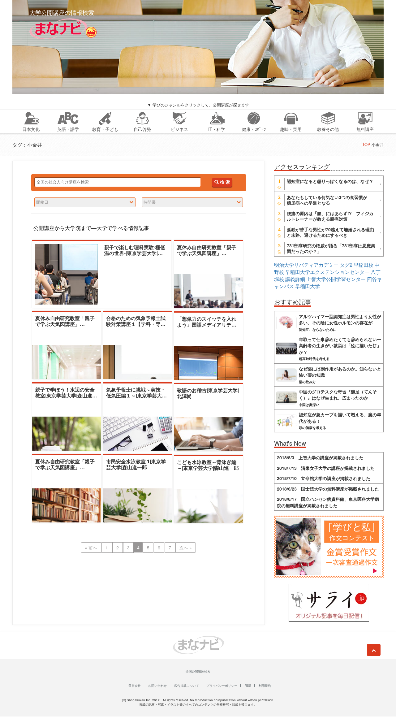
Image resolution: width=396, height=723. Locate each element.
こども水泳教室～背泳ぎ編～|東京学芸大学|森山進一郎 (208, 464)
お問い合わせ (157, 685)
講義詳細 (295, 279)
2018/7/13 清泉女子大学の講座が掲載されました (326, 468)
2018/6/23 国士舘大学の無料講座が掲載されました (328, 489)
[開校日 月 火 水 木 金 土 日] (85, 202)
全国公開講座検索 (198, 671)
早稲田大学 (307, 286)
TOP (366, 144)
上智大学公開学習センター (336, 279)
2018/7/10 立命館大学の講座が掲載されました (323, 478)
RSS (248, 685)
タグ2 (346, 264)
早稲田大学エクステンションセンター (327, 271)
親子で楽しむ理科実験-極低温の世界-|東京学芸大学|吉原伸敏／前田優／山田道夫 (134, 253)
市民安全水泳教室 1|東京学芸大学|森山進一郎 (136, 464)
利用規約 (265, 685)
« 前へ (91, 547)
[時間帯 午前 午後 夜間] (192, 202)
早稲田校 (363, 264)
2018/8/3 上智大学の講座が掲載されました (320, 457)
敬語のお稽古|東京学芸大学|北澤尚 (208, 393)
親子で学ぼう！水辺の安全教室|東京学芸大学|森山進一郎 (66, 395)
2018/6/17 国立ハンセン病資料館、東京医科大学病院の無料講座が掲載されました (328, 502)
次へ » (185, 547)
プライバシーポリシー (221, 685)
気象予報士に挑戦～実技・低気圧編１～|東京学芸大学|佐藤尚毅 (137, 395)
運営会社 (134, 685)
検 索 (224, 182)
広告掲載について (186, 685)
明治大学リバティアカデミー (306, 264)
